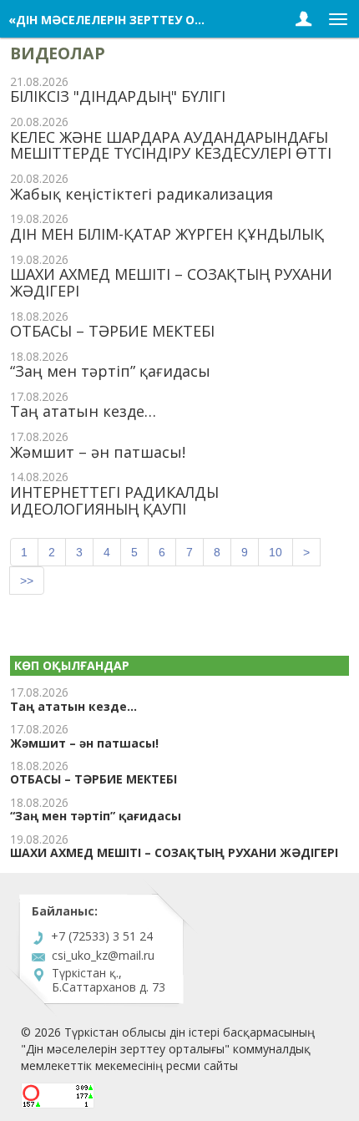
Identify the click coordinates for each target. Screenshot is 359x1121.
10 (275, 552)
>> (26, 580)
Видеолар (57, 53)
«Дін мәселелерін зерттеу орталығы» (135, 20)
